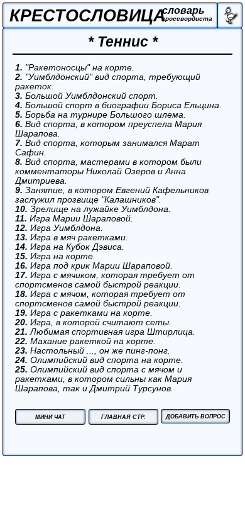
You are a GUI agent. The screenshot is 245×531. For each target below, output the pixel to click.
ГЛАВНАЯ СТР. (123, 417)
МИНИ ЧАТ (50, 417)
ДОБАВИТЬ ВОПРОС (196, 416)
